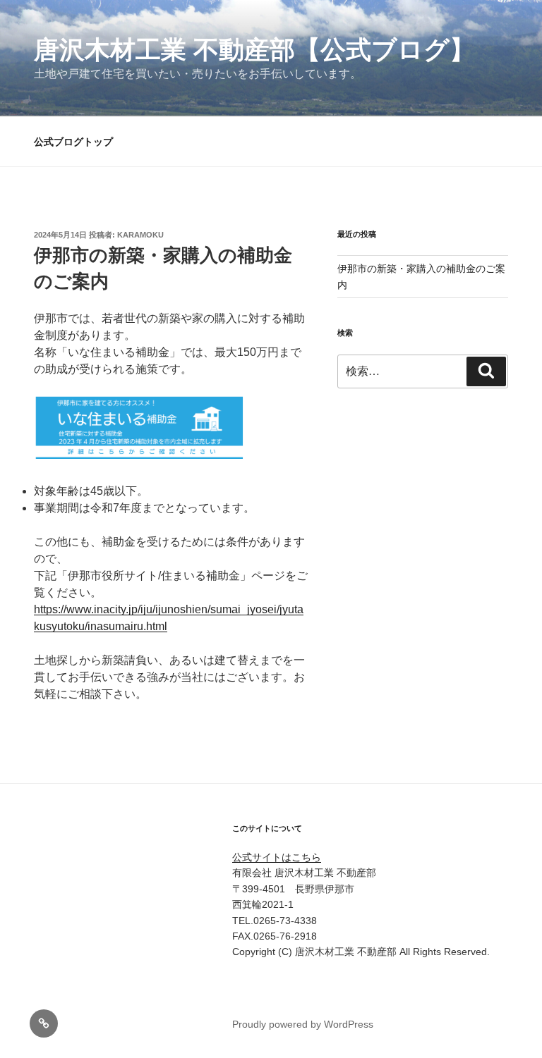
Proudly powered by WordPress (302, 1024)
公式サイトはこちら (276, 857)
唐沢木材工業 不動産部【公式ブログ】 (254, 49)
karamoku (140, 234)
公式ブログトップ (73, 141)
